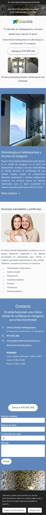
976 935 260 (12, 335)
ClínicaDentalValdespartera (19, 345)
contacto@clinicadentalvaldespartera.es (23, 341)
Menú (43, 7)
